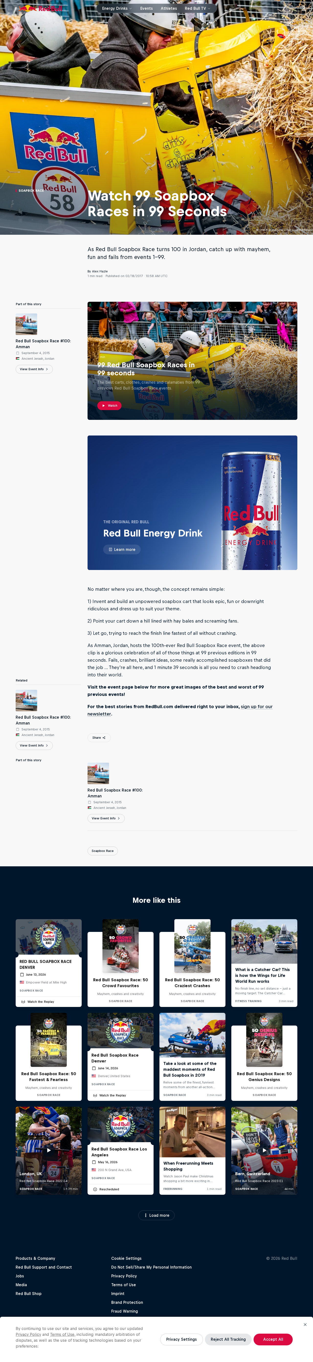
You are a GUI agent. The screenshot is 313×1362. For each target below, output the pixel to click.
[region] (156, 1339)
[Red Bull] (40, 8)
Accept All (273, 1339)
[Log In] (303, 8)
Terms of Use (62, 1334)
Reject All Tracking (228, 1339)
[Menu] (10, 8)
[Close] (305, 1324)
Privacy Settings (181, 1339)
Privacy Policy (28, 1334)
